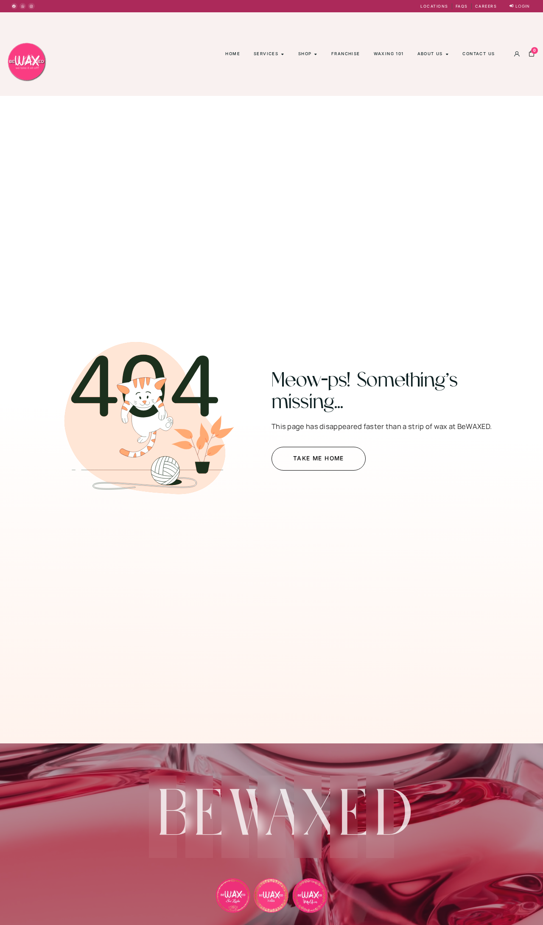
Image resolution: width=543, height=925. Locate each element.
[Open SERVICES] (282, 54)
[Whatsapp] (23, 6)
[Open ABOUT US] (447, 54)
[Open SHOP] (315, 54)
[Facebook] (14, 6)
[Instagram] (31, 6)
